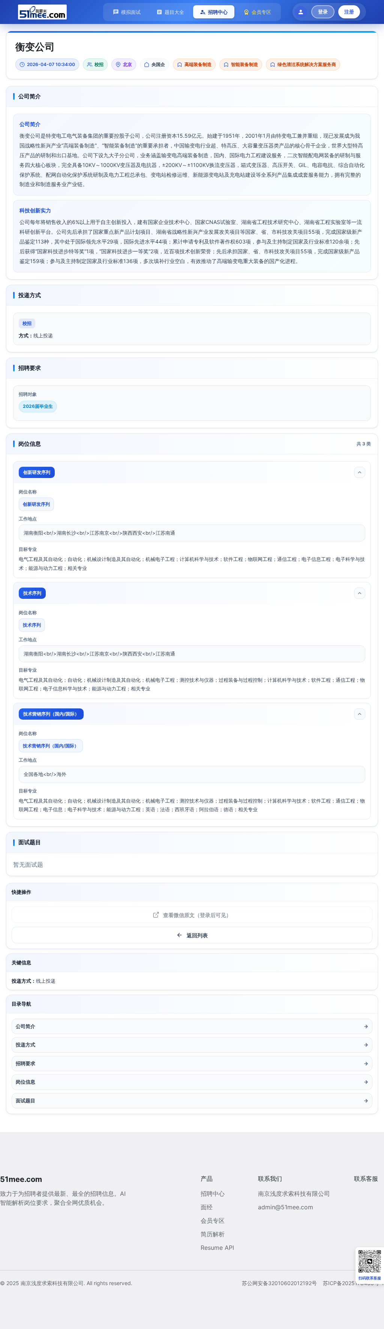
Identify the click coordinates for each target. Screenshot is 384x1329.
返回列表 (197, 935)
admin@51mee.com (285, 1207)
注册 (349, 11)
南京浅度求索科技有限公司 (294, 1193)
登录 (323, 11)
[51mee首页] (42, 12)
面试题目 (192, 1100)
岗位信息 (192, 1082)
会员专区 (213, 1220)
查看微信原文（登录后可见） (197, 915)
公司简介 (192, 1026)
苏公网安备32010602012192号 (279, 1283)
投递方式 (192, 1045)
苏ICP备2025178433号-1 (353, 1283)
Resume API (217, 1247)
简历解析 (213, 1234)
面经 (207, 1207)
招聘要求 (192, 1063)
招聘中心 (213, 1193)
